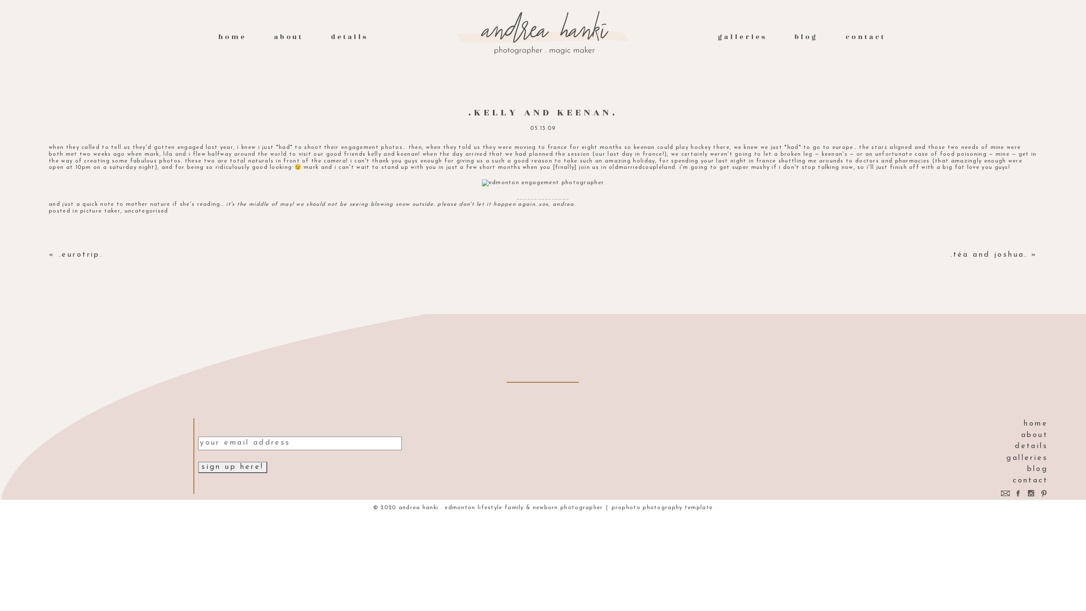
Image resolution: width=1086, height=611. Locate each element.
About (289, 37)
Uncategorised (146, 211)
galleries (742, 37)
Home (232, 37)
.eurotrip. (80, 255)
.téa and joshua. (988, 255)
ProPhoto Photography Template (662, 507)
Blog (806, 37)
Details (349, 37)
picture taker (100, 211)
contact (865, 37)
